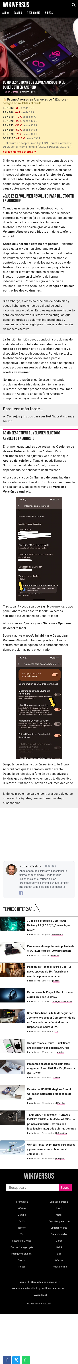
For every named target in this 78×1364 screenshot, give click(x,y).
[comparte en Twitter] (16, 1360)
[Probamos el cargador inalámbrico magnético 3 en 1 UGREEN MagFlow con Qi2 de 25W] (12, 1071)
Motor (59, 1214)
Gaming (18, 13)
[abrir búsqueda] (73, 5)
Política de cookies (53, 1288)
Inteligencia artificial (62, 1001)
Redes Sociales (59, 1234)
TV (56, 1031)
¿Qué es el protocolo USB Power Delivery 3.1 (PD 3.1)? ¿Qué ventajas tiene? (48, 925)
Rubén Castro (11, 91)
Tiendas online (59, 1266)
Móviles (55, 955)
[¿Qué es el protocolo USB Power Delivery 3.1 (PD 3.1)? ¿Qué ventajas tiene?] (12, 928)
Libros (56, 981)
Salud (59, 1208)
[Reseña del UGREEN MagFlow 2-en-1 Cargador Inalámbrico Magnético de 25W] (12, 1096)
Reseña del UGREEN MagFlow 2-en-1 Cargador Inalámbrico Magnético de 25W (49, 1094)
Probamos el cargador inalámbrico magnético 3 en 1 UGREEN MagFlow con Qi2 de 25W (51, 1068)
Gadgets (60, 1158)
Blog (59, 1253)
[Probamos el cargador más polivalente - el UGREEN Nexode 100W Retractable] (12, 951)
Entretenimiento (59, 1227)
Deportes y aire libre (59, 1221)
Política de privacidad (24, 1288)
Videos (49, 13)
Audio (5, 13)
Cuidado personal (59, 1201)
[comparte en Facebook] (7, 1360)
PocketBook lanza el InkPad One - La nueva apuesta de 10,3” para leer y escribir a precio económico (49, 971)
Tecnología (34, 13)
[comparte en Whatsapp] (26, 1360)
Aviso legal (40, 1295)
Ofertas (59, 1260)
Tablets (22, 1227)
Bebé (59, 1247)
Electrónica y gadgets (22, 1247)
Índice (22, 1282)
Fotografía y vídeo (21, 1240)
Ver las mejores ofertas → (19, 151)
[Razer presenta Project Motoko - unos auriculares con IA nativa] (12, 997)
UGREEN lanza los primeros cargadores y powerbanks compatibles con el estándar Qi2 (51, 1149)
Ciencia (22, 1260)
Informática (57, 934)
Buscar (65, 1187)
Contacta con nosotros (44, 1282)
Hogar (22, 1266)
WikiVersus (39, 1176)
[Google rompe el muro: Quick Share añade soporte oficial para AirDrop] (12, 1048)
